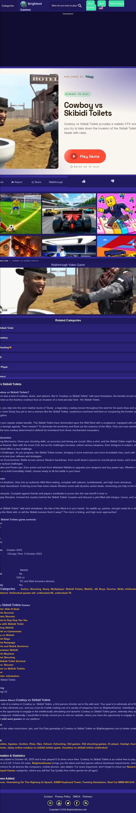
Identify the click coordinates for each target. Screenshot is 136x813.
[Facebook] (77, 803)
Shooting (35, 589)
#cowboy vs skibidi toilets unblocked (84, 747)
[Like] (83, 181)
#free (32, 743)
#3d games (73, 743)
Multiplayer (57, 589)
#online (23, 743)
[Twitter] (68, 803)
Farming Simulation (94, 782)
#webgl (124, 743)
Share (37, 182)
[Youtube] (59, 803)
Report (18, 182)
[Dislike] (112, 181)
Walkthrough (56, 182)
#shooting (59, 743)
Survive (111, 589)
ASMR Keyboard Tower (67, 782)
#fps (39, 743)
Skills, (121, 589)
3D (96, 589)
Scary (46, 589)
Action (25, 589)
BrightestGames (42, 763)
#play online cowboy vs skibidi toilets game (34, 747)
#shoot (47, 743)
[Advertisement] (68, 40)
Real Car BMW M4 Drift (121, 782)
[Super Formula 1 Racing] (69, 256)
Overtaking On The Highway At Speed (29, 782)
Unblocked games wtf (22, 592)
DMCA (76, 796)
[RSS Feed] (86, 803)
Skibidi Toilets (74, 589)
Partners (87, 796)
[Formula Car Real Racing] (69, 213)
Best (101, 3)
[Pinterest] (50, 803)
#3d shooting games (94, 743)
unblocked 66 (45, 592)
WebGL (88, 589)
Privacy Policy (62, 796)
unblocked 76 (63, 592)
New (90, 3)
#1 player (113, 743)
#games (12, 743)
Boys (102, 589)
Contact (48, 796)
